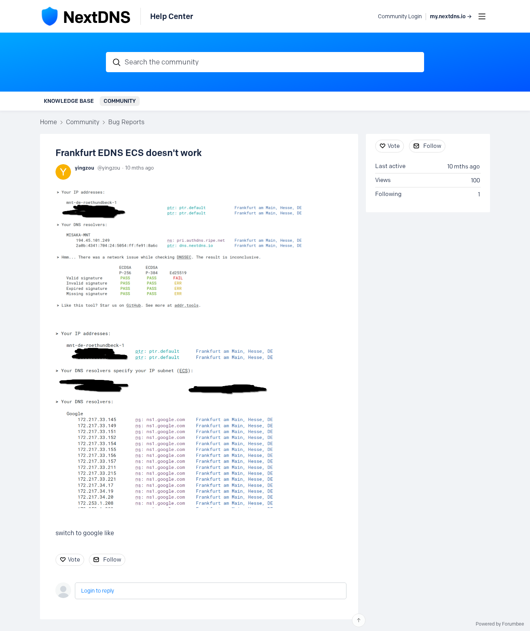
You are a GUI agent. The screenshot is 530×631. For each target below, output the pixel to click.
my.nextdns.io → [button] (451, 16)
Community (120, 100)
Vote (74, 559)
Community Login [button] (400, 16)
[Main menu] (482, 16)
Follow (112, 559)
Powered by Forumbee (500, 624)
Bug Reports (126, 122)
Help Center (171, 16)
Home (48, 122)
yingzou (84, 168)
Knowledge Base (69, 100)
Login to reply (97, 591)
